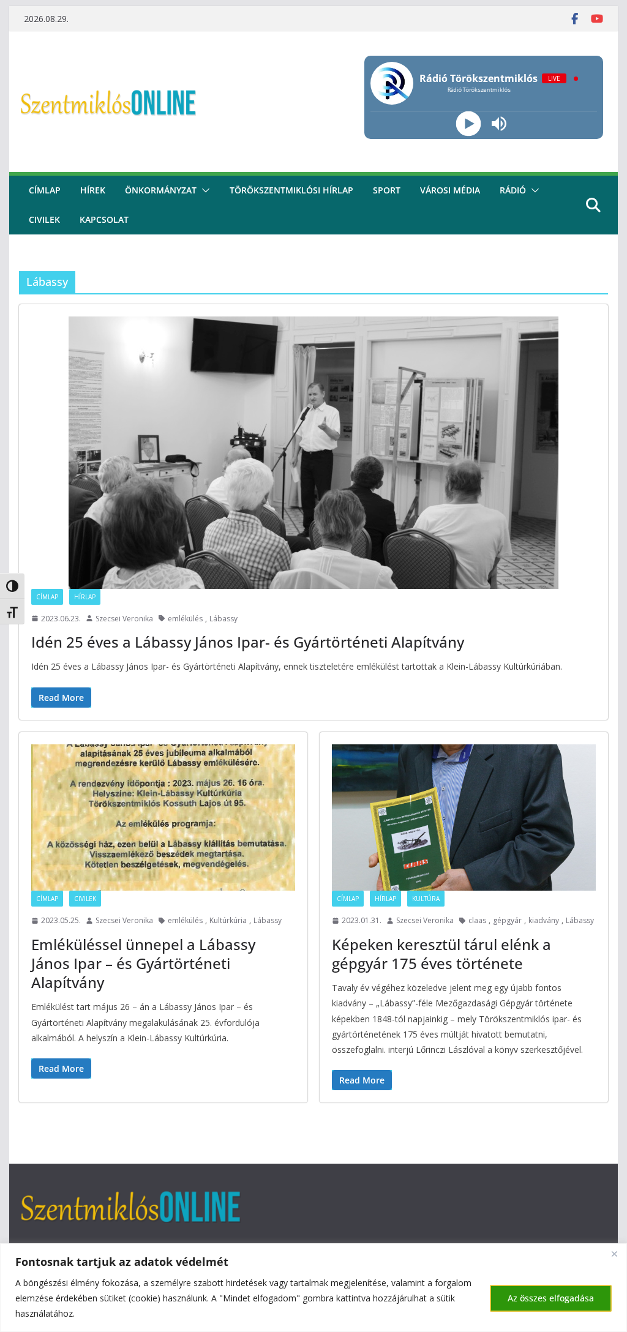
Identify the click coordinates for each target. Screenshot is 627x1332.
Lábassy (223, 618)
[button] (203, 190)
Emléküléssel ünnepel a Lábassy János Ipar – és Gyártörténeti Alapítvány (143, 963)
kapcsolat (104, 219)
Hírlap (85, 597)
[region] (313, 1287)
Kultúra (426, 898)
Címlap (47, 597)
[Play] (468, 124)
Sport (386, 190)
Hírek (92, 190)
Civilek (85, 898)
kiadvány (543, 920)
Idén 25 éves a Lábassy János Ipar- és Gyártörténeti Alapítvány (247, 642)
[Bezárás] (614, 1253)
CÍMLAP (45, 190)
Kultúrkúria (228, 920)
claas (477, 920)
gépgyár (507, 920)
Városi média (450, 190)
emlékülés (185, 618)
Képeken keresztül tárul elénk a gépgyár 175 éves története (441, 953)
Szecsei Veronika (124, 618)
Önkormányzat (161, 190)
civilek (44, 219)
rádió (513, 190)
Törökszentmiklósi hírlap (291, 190)
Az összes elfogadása (551, 1298)
